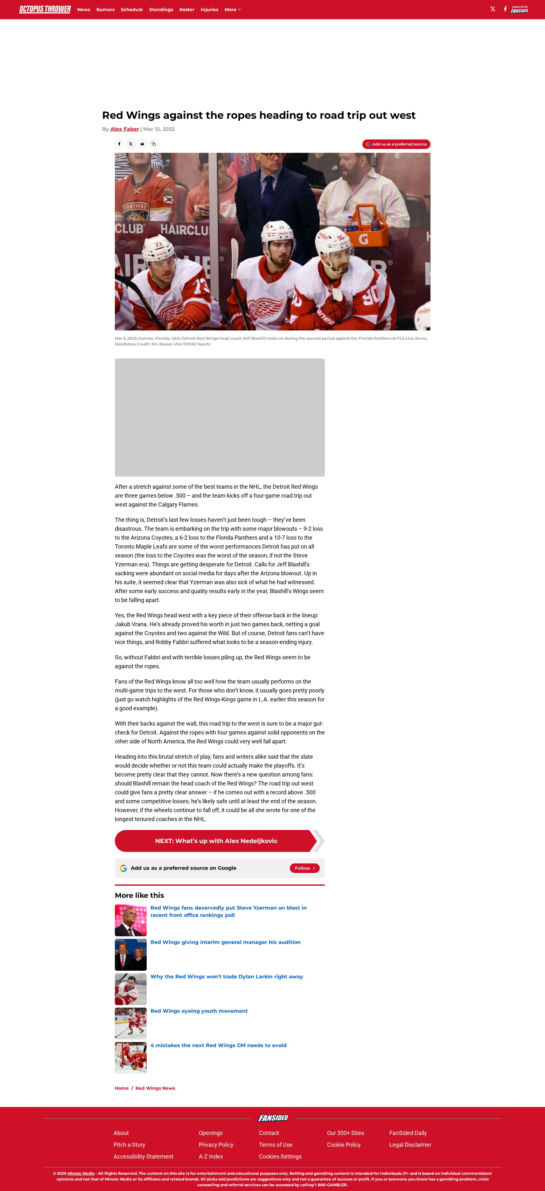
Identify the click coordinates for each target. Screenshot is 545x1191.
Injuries (209, 9)
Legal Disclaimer (410, 1144)
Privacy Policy (216, 1144)
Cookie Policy (344, 1144)
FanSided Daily (408, 1133)
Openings (211, 1133)
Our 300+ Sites (345, 1133)
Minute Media (80, 1173)
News (83, 9)
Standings (161, 9)
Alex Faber (124, 129)
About (121, 1133)
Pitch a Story (129, 1144)
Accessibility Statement (143, 1156)
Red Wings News (155, 1088)
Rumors (105, 9)
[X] (492, 8)
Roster (186, 9)
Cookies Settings (280, 1156)
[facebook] (505, 8)
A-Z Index (211, 1156)
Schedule (132, 9)
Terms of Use (276, 1144)
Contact (269, 1133)
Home (122, 1088)
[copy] (153, 143)
